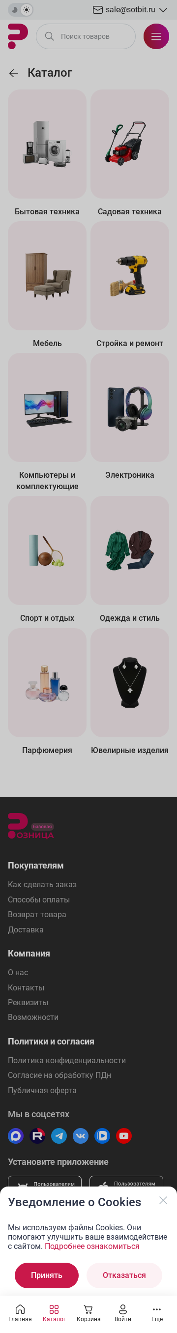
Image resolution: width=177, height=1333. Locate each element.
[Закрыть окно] (163, 1200)
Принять (46, 1275)
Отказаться (124, 1275)
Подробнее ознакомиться (92, 1246)
